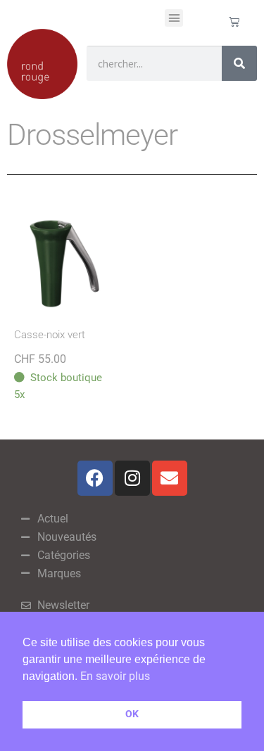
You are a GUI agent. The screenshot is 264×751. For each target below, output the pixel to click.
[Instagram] (132, 478)
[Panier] (234, 21)
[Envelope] (169, 478)
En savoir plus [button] (115, 676)
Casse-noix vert (49, 334)
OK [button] (132, 714)
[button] (174, 18)
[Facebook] (95, 478)
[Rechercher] (239, 63)
